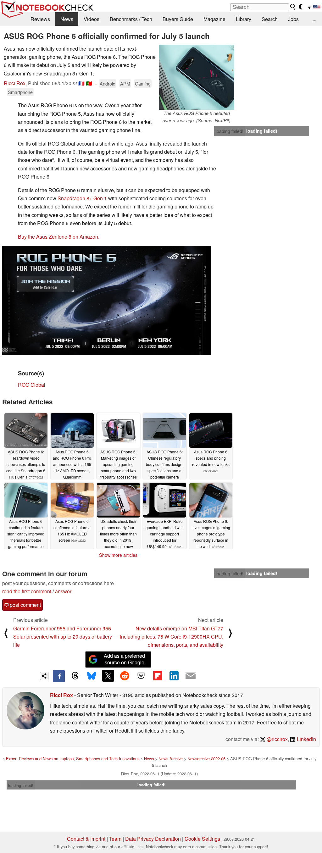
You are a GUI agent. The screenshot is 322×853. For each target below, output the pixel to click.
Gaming (143, 83)
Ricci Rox (14, 83)
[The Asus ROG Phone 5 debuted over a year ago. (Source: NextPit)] (196, 77)
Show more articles (118, 555)
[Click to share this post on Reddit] (124, 676)
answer (63, 591)
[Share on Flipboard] (158, 676)
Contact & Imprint (86, 838)
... (314, 19)
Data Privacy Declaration (153, 838)
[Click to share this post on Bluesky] (91, 676)
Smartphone (20, 92)
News (66, 19)
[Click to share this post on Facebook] (59, 676)
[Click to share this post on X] (108, 676)
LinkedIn (306, 739)
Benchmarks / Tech (131, 19)
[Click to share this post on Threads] (75, 676)
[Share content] (44, 676)
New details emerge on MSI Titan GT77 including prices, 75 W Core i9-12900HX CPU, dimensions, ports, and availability (171, 637)
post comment (24, 604)
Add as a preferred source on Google (124, 659)
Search (270, 19)
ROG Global (31, 384)
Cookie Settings (202, 838)
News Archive (170, 759)
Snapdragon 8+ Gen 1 (82, 198)
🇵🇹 (89, 83)
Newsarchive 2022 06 (206, 759)
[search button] (293, 7)
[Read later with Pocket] (141, 676)
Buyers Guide (178, 19)
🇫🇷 (81, 83)
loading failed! (229, 131)
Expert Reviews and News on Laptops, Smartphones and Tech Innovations (72, 759)
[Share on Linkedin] (174, 676)
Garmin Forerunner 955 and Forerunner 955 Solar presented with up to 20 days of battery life (62, 637)
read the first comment (26, 591)
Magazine (214, 19)
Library (243, 19)
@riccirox (276, 739)
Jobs (293, 19)
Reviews (40, 19)
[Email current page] (191, 676)
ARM (125, 83)
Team (115, 838)
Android (107, 83)
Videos (91, 19)
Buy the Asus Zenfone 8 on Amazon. (58, 236)
